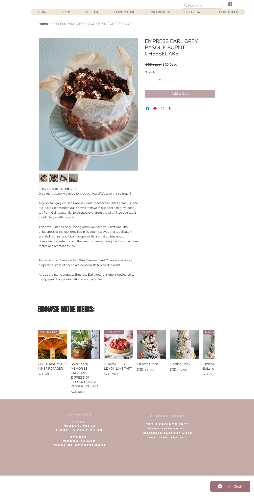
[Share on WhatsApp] (162, 108)
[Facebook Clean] (39, 479)
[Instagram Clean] (46, 479)
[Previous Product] (32, 344)
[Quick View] (85, 344)
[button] (230, 3)
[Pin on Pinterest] (155, 108)
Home (43, 24)
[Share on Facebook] (147, 108)
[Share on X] (170, 108)
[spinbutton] (154, 79)
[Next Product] (220, 344)
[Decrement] (147, 79)
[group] (126, 361)
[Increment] (160, 79)
